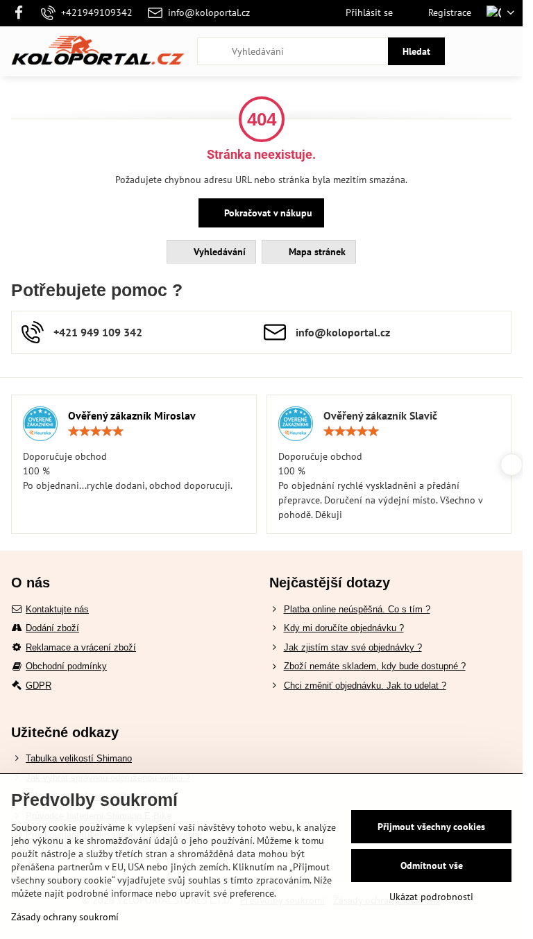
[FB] (22, 13)
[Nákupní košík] (472, 51)
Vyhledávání (218, 251)
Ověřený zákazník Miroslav (132, 415)
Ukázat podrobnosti (431, 896)
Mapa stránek (316, 251)
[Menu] (506, 51)
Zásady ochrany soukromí (65, 917)
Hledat (416, 51)
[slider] (96, 431)
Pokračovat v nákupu (266, 213)
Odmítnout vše (431, 865)
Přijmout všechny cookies (431, 826)
